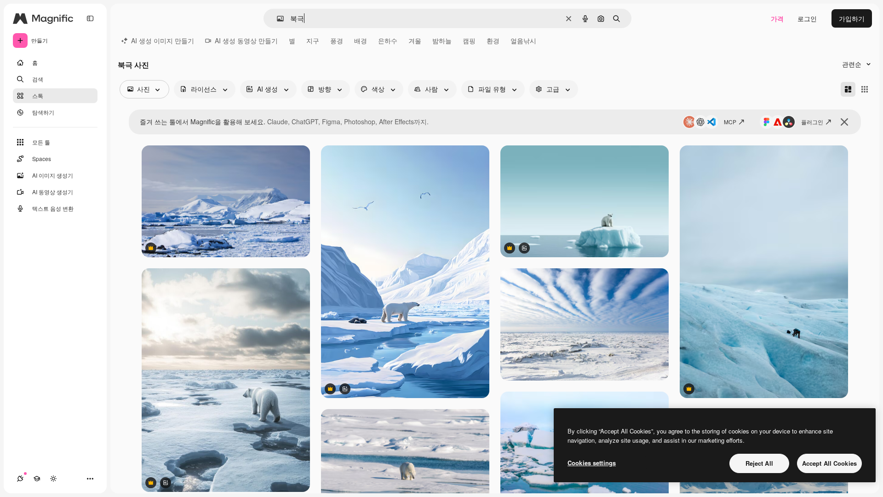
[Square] (864, 89)
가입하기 (852, 18)
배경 (360, 40)
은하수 (387, 40)
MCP (730, 122)
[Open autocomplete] (276, 18)
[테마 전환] (53, 478)
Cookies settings (592, 462)
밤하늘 (442, 40)
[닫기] (844, 121)
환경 (493, 40)
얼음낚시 (523, 40)
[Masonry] (848, 89)
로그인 (807, 18)
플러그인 (812, 122)
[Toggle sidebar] (90, 18)
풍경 (336, 40)
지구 (312, 40)
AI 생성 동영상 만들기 (246, 40)
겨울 (414, 40)
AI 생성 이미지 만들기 (162, 40)
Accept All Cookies (829, 463)
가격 (777, 18)
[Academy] (36, 478)
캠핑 (469, 40)
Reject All (759, 463)
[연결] (20, 478)
